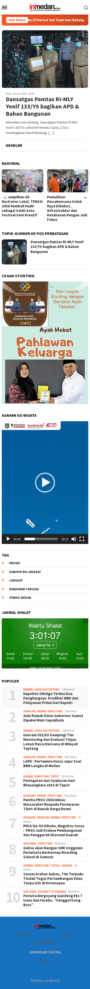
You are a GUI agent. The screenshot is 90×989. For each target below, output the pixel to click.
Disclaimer (45, 942)
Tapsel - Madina (61, 865)
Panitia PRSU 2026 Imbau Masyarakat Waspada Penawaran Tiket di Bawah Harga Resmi (51, 804)
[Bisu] (73, 538)
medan (14, 563)
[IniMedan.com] (45, 7)
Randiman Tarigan (24, 589)
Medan (41, 711)
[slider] (41, 539)
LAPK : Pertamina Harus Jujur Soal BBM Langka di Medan (52, 763)
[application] (45, 482)
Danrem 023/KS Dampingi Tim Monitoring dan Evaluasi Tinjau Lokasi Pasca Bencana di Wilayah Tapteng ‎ (50, 742)
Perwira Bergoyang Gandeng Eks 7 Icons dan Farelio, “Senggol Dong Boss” (52, 900)
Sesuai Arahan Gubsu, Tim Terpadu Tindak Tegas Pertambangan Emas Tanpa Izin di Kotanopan (53, 878)
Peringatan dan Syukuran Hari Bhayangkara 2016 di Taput (49, 782)
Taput (54, 776)
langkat (16, 580)
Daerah (28, 689)
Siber (66, 935)
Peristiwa (55, 711)
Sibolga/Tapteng (47, 689)
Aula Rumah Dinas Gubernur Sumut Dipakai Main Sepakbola (53, 718)
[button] (45, 483)
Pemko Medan (20, 598)
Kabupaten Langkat (25, 572)
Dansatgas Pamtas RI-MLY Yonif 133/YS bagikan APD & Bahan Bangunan (42, 106)
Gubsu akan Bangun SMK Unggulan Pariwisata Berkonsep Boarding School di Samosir (53, 852)
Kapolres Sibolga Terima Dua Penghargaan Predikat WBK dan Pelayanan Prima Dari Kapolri (50, 698)
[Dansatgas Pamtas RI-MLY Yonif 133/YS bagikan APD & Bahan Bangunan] (45, 59)
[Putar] (8, 538)
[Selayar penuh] (81, 538)
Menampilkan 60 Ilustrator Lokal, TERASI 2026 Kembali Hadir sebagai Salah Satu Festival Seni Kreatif (22, 206)
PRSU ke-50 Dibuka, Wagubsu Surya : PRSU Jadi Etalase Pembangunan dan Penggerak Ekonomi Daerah (53, 830)
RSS (47, 960)
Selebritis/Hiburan (52, 891)
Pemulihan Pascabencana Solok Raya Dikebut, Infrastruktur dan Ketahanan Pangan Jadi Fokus (67, 208)
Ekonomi (29, 795)
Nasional (29, 843)
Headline (29, 711)
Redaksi (23, 935)
